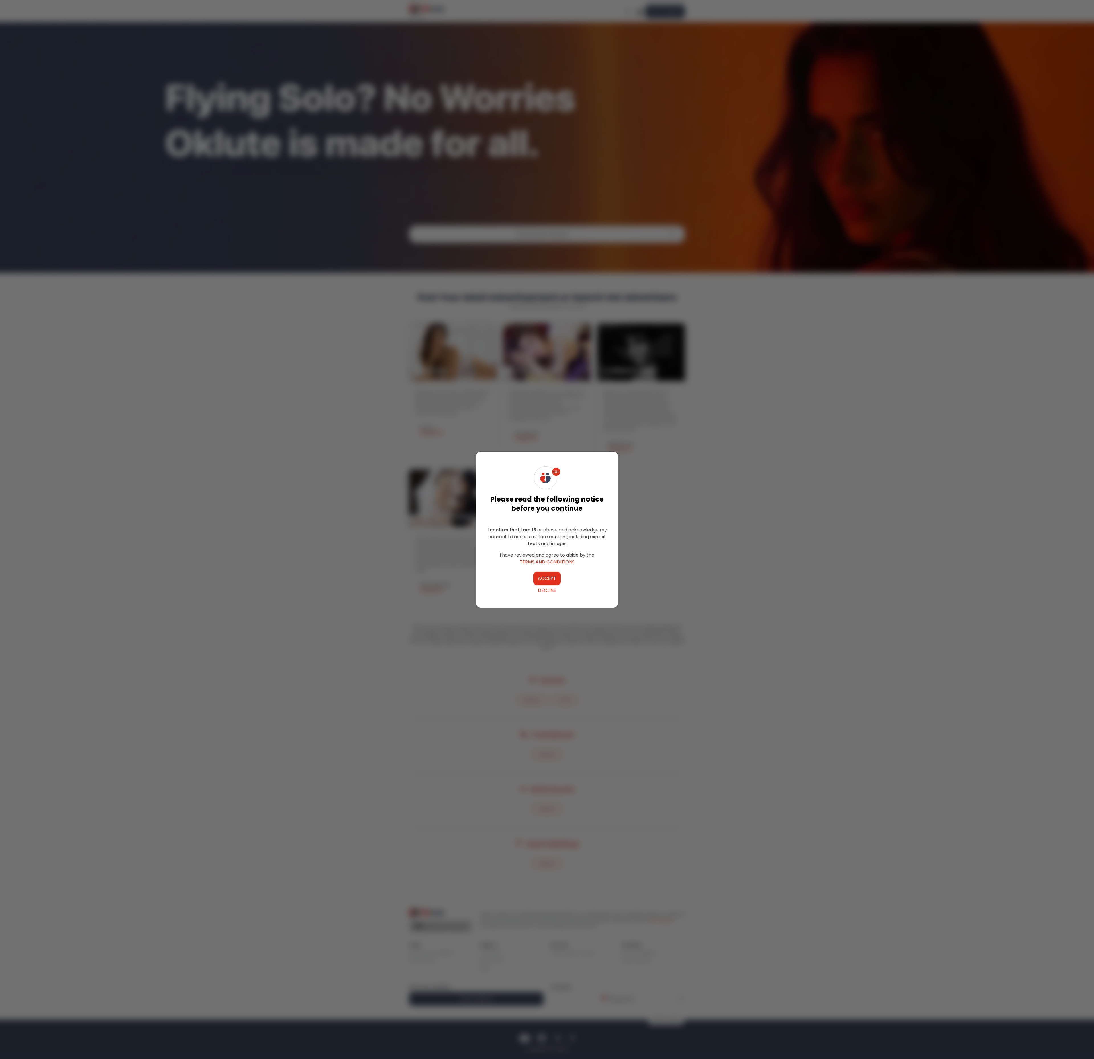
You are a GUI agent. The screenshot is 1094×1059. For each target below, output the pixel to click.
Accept (547, 578)
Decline (547, 590)
